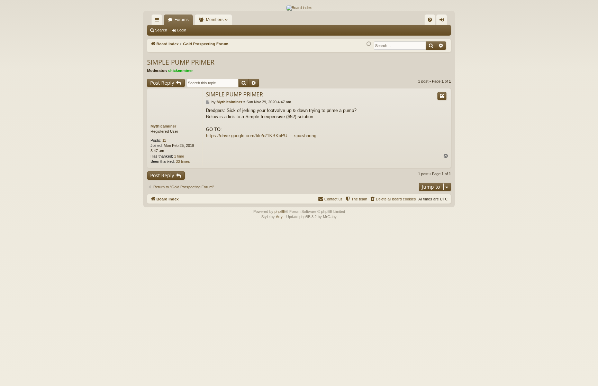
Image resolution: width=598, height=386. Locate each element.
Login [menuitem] (443, 21)
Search (161, 30)
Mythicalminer (163, 126)
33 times (183, 161)
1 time (179, 156)
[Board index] (299, 8)
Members (215, 19)
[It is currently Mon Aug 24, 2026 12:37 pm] (368, 44)
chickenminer (180, 70)
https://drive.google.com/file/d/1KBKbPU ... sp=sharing (261, 135)
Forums (181, 19)
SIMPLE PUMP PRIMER (181, 62)
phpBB (280, 211)
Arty (279, 217)
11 (164, 140)
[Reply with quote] (441, 96)
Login (181, 30)
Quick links (158, 21)
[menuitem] (430, 20)
